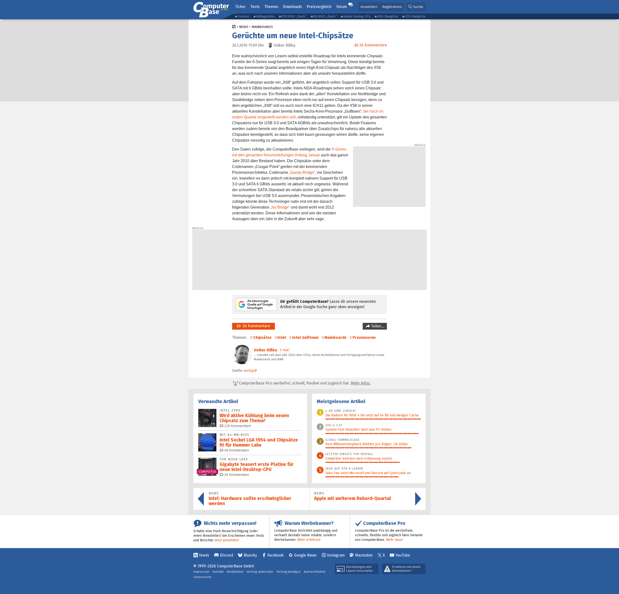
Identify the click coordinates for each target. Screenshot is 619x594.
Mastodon (364, 555)
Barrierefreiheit (314, 571)
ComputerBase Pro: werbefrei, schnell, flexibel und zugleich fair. (304, 383)
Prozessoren (364, 337)
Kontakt (218, 571)
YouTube (402, 555)
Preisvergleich (319, 6)
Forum (341, 6)
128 (237, 426)
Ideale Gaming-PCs (357, 16)
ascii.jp (249, 371)
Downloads (292, 6)
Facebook (275, 555)
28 (236, 475)
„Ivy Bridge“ (280, 207)
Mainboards (262, 27)
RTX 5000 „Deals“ (294, 16)
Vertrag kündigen (288, 571)
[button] (416, 6)
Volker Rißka (265, 350)
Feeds (204, 555)
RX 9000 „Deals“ (325, 16)
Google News (305, 555)
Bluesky (250, 555)
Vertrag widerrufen (260, 571)
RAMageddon (265, 16)
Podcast (243, 16)
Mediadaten (235, 571)
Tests (255, 6)
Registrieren (392, 7)
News (243, 27)
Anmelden (369, 7)
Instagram (336, 555)
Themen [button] (271, 6)
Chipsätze (262, 337)
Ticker (240, 6)
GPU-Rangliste (387, 16)
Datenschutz (202, 577)
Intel (281, 337)
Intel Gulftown (305, 337)
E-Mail (284, 350)
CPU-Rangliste (415, 16)
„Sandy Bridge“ (302, 172)
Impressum (201, 571)
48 (236, 450)
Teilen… (377, 326)
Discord (226, 555)
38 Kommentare (255, 326)
